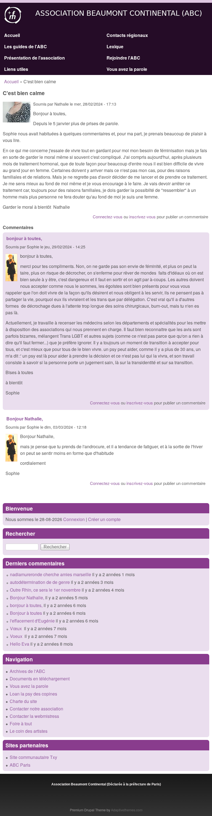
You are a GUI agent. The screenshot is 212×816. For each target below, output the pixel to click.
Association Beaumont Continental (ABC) (118, 13)
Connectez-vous (108, 216)
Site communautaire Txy (33, 757)
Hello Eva (19, 644)
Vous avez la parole (127, 69)
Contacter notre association (36, 708)
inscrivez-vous (142, 216)
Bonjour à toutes (26, 613)
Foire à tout (21, 723)
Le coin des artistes (28, 731)
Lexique (115, 46)
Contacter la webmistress (34, 716)
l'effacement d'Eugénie (32, 621)
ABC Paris (20, 765)
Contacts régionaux (127, 35)
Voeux (16, 636)
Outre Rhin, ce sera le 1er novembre (45, 590)
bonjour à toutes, (24, 238)
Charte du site (23, 701)
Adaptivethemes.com (126, 809)
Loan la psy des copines (33, 694)
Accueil (12, 35)
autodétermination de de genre (40, 582)
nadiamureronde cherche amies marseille (50, 574)
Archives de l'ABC (27, 671)
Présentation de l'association (34, 58)
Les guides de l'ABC (25, 46)
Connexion (73, 519)
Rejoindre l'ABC (123, 58)
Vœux (16, 628)
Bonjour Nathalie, (24, 418)
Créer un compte (104, 519)
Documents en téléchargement (40, 678)
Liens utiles (16, 69)
